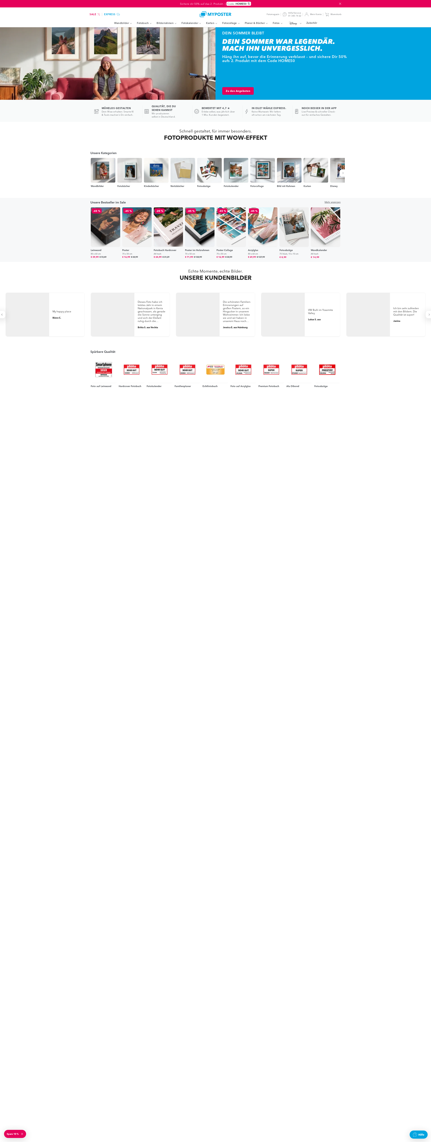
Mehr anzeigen (333, 202)
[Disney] (294, 23)
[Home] (215, 14)
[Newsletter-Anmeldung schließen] (22, 1134)
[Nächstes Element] (343, 173)
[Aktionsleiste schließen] (340, 3)
